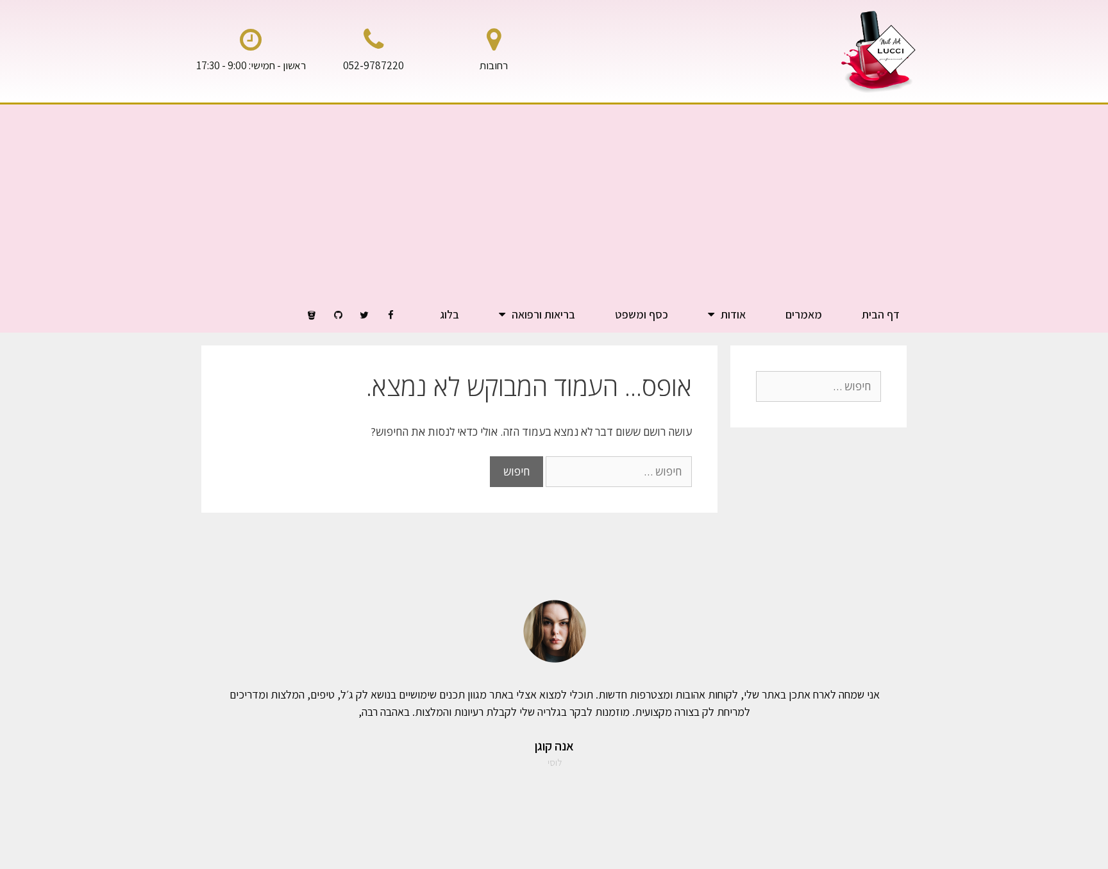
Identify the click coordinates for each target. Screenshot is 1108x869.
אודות (733, 314)
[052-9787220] (373, 40)
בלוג (449, 314)
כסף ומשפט (641, 314)
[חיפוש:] (617, 471)
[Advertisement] (554, 200)
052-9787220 (373, 65)
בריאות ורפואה (543, 314)
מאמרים (803, 314)
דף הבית (881, 314)
